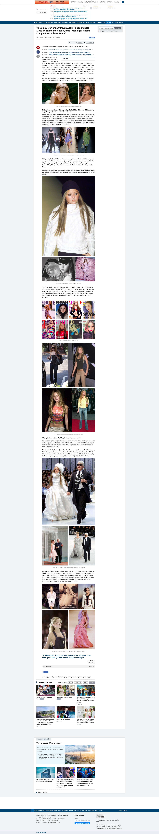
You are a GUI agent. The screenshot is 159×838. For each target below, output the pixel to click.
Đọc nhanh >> (86, 6)
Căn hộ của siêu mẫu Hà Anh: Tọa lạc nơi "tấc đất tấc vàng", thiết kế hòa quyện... (69, 52)
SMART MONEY (72, 22)
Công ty (102, 31)
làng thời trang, (80, 677)
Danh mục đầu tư (42, 12)
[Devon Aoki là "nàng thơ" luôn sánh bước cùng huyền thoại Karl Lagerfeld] (68, 491)
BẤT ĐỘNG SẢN (49, 22)
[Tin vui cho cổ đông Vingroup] (80, 754)
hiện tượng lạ (88, 677)
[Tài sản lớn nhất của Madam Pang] (45, 690)
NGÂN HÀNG (65, 22)
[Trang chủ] (32, 22)
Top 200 (125, 810)
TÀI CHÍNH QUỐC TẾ (80, 22)
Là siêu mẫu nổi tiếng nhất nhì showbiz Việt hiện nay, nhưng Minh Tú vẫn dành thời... (70, 54)
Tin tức (108, 31)
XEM (92, 682)
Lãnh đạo (115, 31)
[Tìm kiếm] (117, 28)
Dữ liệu (116, 22)
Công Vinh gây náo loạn (63, 719)
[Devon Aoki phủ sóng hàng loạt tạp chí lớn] (68, 320)
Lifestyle (57, 37)
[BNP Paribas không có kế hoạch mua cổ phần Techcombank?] (45, 772)
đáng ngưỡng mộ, (72, 677)
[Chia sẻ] (38, 52)
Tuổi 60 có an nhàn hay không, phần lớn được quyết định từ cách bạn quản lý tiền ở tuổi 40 (85, 720)
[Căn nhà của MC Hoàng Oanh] (66, 690)
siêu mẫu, (51, 677)
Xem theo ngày (62, 682)
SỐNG (104, 22)
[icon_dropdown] (123, 2)
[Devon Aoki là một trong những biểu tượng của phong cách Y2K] (55, 365)
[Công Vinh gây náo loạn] (66, 712)
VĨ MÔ (87, 22)
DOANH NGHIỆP (57, 22)
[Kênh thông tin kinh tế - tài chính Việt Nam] (52, 2)
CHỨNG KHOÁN (41, 22)
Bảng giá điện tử (42, 9)
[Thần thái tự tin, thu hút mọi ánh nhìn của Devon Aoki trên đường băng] (51, 140)
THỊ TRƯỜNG (99, 22)
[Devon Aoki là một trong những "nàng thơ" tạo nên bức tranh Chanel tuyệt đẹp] (50, 596)
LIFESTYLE (108, 22)
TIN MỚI (65, 59)
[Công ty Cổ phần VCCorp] (109, 816)
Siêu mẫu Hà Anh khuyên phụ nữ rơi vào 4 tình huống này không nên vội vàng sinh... (70, 49)
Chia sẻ (92, 37)
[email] (38, 56)
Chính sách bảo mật (41, 832)
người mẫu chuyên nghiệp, (60, 677)
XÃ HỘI (35, 22)
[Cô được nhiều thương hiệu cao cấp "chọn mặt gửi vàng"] (68, 216)
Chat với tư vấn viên (83, 823)
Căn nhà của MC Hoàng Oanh (65, 697)
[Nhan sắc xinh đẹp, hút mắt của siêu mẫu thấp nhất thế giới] (60, 93)
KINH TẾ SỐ (92, 22)
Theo (68, 666)
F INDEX (121, 22)
